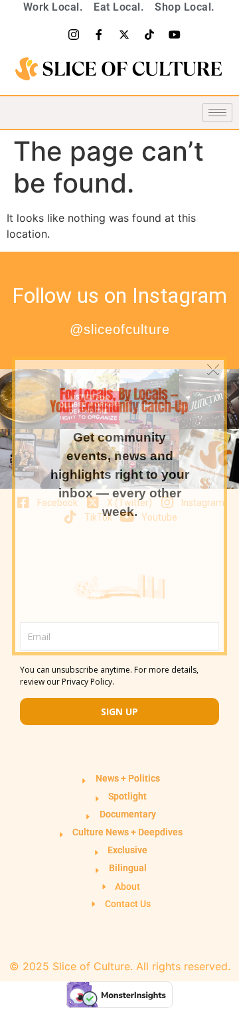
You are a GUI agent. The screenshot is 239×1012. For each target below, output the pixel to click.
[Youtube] (174, 34)
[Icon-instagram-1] (73, 34)
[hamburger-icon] (217, 112)
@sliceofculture (120, 329)
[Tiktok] (149, 34)
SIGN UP (119, 711)
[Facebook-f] (99, 34)
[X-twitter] (124, 34)
